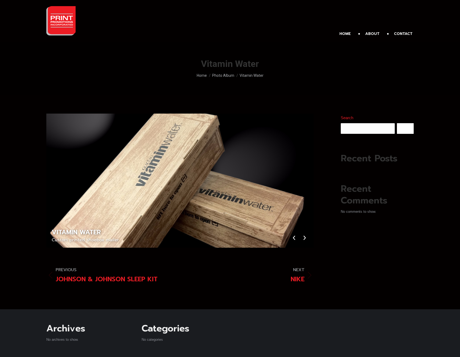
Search (347, 117)
